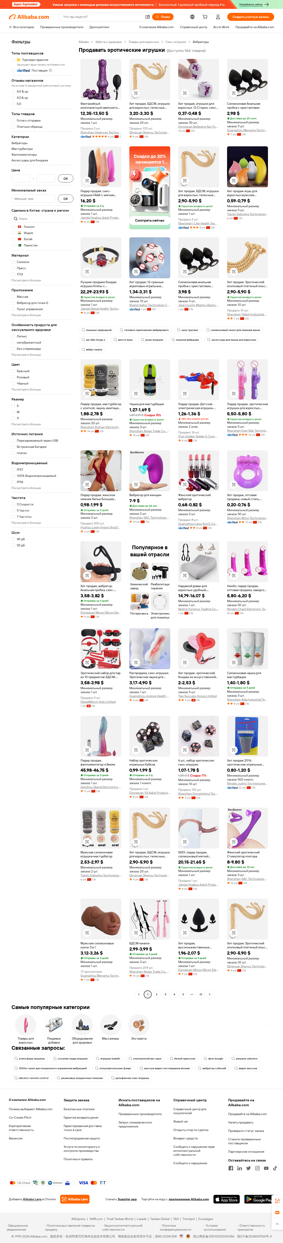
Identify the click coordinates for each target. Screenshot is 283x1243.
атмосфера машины (32, 1058)
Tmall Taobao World (120, 1219)
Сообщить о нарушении (190, 1163)
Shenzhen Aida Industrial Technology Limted (247, 699)
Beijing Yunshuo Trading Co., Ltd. (198, 609)
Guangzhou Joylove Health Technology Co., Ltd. (149, 696)
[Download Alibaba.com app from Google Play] (259, 1199)
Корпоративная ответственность (21, 1128)
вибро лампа (94, 349)
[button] (147, 16)
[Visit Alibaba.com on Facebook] (230, 1168)
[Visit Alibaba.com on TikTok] (275, 1168)
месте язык (125, 339)
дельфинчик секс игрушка (132, 1078)
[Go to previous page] (139, 994)
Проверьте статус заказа (246, 1131)
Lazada (141, 1219)
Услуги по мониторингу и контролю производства (82, 1148)
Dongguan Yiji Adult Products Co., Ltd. (149, 793)
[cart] (206, 17)
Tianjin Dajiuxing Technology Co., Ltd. (247, 214)
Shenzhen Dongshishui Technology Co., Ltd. (198, 793)
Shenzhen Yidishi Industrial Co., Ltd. (247, 314)
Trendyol (189, 1219)
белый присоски (184, 1058)
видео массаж (248, 1068)
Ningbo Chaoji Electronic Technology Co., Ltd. (247, 609)
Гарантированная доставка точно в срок (83, 1128)
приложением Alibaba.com (189, 1199)
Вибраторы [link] (201, 42)
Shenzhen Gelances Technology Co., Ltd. (100, 132)
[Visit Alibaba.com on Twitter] (248, 1168)
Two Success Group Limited (197, 696)
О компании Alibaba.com (27, 1100)
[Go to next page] (210, 994)
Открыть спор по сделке (190, 1130)
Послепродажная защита (82, 1138)
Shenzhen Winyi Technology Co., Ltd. (247, 518)
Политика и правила (78, 1159)
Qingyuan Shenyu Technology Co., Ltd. (149, 132)
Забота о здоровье (108, 42)
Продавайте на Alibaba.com (247, 1114)
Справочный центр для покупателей (189, 1111)
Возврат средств (185, 1138)
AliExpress (78, 1219)
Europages (205, 1219)
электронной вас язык (147, 1058)
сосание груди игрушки (73, 1058)
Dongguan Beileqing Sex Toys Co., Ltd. (198, 126)
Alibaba (84, 42)
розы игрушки (154, 339)
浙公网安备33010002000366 (213, 1236)
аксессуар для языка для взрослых (234, 339)
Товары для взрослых (143, 42)
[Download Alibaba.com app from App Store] (226, 1199)
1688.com (96, 1219)
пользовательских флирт (115, 1068)
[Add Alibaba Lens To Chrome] (75, 1199)
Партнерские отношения (246, 1151)
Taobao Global (159, 1219)
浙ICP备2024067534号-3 (254, 1236)
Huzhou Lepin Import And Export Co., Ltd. (100, 527)
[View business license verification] (181, 1236)
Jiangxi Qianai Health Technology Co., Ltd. (100, 308)
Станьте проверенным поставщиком (244, 1141)
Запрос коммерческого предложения (135, 1124)
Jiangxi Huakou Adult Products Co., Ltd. (100, 217)
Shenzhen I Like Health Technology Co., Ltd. (198, 223)
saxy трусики (190, 330)
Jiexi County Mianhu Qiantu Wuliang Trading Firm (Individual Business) (198, 305)
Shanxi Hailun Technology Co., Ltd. (149, 305)
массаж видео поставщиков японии (167, 1068)
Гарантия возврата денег (81, 1117)
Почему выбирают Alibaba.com (30, 1109)
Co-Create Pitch (20, 1117)
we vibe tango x (95, 339)
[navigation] (42, 518)
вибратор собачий (214, 1068)
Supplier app (127, 1199)
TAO (176, 1219)
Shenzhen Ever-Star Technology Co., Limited (247, 430)
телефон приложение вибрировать (146, 330)
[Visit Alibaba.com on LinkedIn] (239, 1168)
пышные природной (98, 330)
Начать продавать (240, 1122)
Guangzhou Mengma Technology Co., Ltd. (247, 130)
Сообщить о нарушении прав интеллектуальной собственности (193, 1150)
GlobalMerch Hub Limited (98, 702)
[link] (277, 1201)
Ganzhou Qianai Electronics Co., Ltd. (100, 787)
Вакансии (16, 1138)
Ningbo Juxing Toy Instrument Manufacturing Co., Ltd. (247, 783)
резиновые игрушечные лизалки (82, 1078)
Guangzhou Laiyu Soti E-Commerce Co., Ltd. (198, 524)
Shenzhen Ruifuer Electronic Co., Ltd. (100, 427)
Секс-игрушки (176, 42)
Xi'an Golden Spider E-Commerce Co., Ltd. (198, 436)
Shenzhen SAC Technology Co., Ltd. (149, 517)
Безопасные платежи (79, 1109)
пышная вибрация (187, 339)
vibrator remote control (33, 1078)
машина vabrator (247, 1058)
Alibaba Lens (32, 1199)
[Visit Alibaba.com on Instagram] (257, 1168)
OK (65, 178)
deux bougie (215, 1058)
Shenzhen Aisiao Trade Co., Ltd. (149, 431)
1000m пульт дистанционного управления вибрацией (53, 1068)
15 (200, 994)
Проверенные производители (140, 1114)
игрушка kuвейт (110, 1058)
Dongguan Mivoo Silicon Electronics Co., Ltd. (100, 612)
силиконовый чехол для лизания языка (235, 330)
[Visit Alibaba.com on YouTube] (266, 1168)
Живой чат (180, 1121)
